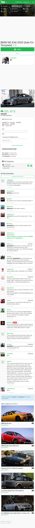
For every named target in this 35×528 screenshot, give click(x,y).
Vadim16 (9, 361)
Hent (18, 49)
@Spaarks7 (10, 208)
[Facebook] (11, 60)
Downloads (6, 111)
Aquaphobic (10, 277)
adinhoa (9, 256)
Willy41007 (10, 206)
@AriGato (9, 193)
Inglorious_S (10, 214)
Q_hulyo (9, 344)
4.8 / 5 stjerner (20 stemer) (6, 115)
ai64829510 (5, 425)
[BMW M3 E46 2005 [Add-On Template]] (17, 98)
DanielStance (10, 191)
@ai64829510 (10, 225)
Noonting (9, 223)
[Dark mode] (30, 2)
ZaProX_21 (10, 244)
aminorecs (10, 322)
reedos (9, 300)
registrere (21, 397)
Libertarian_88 (11, 388)
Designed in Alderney (6, 521)
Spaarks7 (9, 199)
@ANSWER (10, 346)
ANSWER (13, 58)
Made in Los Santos (6, 523)
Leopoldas (10, 353)
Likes (14, 111)
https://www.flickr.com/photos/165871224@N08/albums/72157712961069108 (20, 237)
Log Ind (14, 397)
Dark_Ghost (10, 333)
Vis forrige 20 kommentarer (17, 176)
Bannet (14, 322)
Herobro (9, 310)
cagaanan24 (10, 269)
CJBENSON (10, 180)
